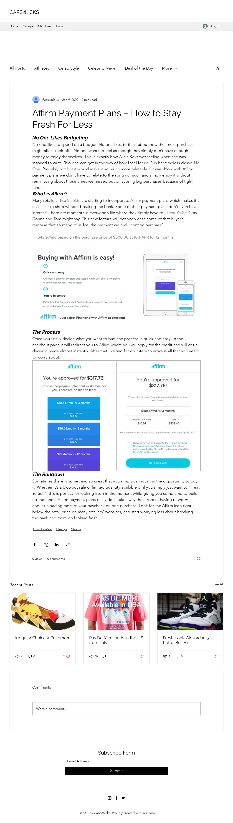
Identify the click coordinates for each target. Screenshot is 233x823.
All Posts (17, 68)
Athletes (41, 68)
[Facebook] (116, 798)
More (167, 68)
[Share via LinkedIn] (57, 545)
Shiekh (76, 529)
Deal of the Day (139, 68)
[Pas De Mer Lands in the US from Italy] (116, 611)
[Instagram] (109, 798)
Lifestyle (61, 529)
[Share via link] (68, 545)
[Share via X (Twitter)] (45, 545)
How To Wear (42, 529)
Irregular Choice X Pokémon (42, 637)
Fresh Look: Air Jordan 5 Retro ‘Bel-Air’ (186, 640)
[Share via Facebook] (34, 545)
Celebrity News (102, 68)
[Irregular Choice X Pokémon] (43, 611)
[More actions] (198, 99)
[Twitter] (123, 798)
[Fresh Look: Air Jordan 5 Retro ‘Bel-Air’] (190, 611)
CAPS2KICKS (24, 12)
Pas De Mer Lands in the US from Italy (116, 640)
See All (218, 584)
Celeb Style (68, 68)
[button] (217, 68)
